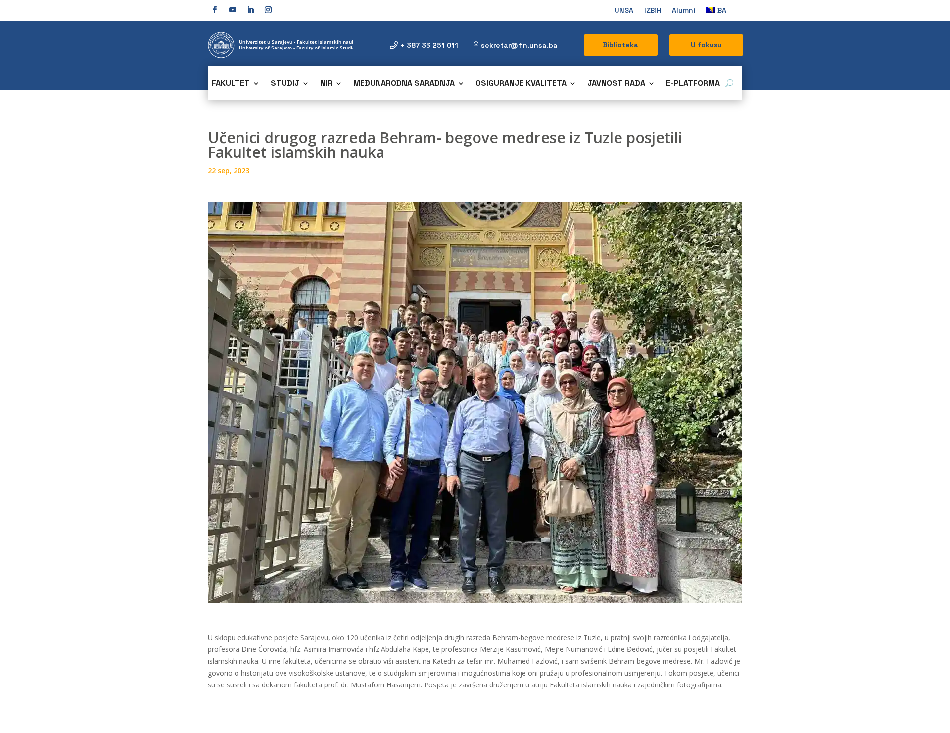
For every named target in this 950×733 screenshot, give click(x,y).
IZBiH (652, 11)
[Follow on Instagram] (268, 10)
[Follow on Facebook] (215, 10)
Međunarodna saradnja (404, 84)
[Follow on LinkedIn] (250, 10)
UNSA (624, 11)
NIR (326, 84)
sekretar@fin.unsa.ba (519, 45)
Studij (285, 84)
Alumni (683, 11)
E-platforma (693, 84)
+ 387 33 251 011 (429, 45)
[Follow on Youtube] (232, 10)
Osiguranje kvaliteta (521, 84)
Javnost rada (616, 84)
